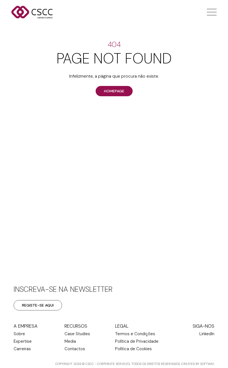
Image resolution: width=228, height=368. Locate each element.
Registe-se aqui (38, 305)
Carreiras (22, 349)
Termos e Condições (135, 334)
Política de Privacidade (136, 341)
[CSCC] (39, 12)
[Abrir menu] (210, 12)
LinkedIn (206, 334)
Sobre (19, 334)
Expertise (23, 341)
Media (70, 341)
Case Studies (77, 334)
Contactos (75, 349)
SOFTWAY (207, 364)
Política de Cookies (133, 349)
